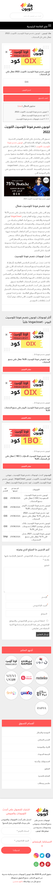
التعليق (46, 565)
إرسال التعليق (42, 634)
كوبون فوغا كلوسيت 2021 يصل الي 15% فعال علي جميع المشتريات (36, 537)
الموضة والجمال (43, 732)
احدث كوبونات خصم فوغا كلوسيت (32, 119)
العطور (47, 769)
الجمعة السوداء (44, 754)
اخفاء (20, 106)
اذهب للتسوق (43, 98)
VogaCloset (16, 216)
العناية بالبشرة (44, 776)
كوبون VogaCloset (23, 479)
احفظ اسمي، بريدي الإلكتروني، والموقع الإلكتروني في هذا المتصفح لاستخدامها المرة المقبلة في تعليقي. (29, 624)
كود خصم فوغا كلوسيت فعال (35, 115)
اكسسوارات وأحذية (42, 761)
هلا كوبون (46, 33)
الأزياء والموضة (43, 747)
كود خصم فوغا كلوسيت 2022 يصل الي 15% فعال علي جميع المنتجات (36, 516)
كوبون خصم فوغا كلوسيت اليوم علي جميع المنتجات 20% (27, 408)
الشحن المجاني (44, 740)
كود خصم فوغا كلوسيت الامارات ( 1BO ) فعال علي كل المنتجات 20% (27, 457)
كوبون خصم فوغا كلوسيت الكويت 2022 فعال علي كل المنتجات (28, 72)
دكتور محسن (18, 881)
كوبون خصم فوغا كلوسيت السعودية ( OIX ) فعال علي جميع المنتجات (36, 498)
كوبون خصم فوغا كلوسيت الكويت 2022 (32, 112)
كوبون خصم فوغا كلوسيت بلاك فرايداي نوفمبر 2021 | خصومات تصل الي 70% (36, 526)
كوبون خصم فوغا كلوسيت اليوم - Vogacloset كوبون (40, 354)
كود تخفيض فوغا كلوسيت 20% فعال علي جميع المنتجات (29, 360)
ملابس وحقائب (44, 783)
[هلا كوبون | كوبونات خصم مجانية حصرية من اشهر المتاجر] (26, 7)
